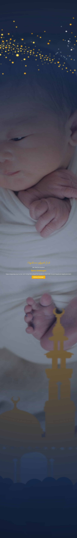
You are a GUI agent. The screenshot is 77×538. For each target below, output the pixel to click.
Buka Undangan (39, 277)
